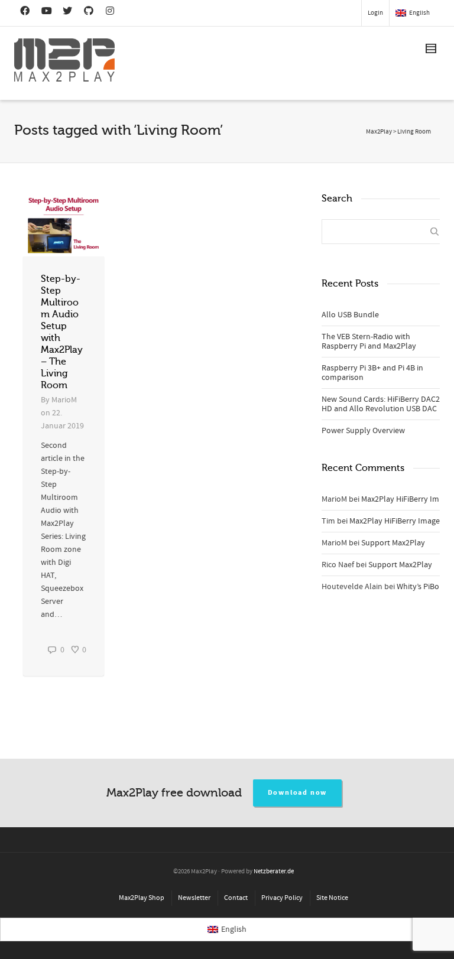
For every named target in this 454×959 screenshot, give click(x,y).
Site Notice (332, 897)
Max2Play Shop (141, 897)
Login (375, 13)
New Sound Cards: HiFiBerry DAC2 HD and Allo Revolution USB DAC (381, 404)
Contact (236, 897)
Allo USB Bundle (350, 315)
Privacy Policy (282, 897)
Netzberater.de (274, 871)
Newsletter (194, 897)
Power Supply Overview (363, 430)
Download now (297, 793)
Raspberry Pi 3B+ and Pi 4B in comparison (372, 373)
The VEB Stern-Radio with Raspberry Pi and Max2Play (369, 341)
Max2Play (379, 132)
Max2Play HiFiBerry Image (406, 499)
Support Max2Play (393, 543)
